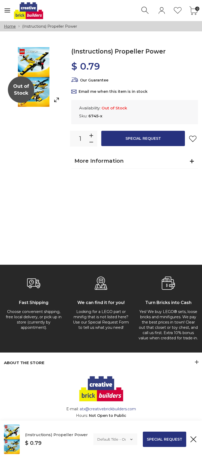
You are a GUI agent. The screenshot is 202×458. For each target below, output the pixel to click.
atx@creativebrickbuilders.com (108, 409)
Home (10, 26)
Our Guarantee (94, 80)
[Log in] (162, 10)
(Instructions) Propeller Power (56, 434)
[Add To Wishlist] (192, 139)
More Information (99, 161)
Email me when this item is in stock (113, 91)
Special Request (143, 138)
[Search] (146, 10)
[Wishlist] (178, 10)
